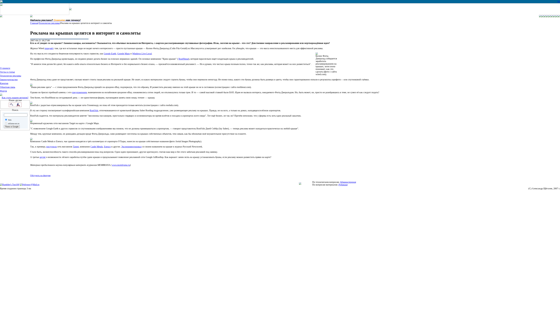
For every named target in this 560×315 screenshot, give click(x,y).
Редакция (343, 184)
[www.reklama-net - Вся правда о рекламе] (300, 184)
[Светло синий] (542, 16)
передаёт (49, 48)
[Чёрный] (556, 16)
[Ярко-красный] (549, 16)
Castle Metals (96, 146)
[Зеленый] (554, 16)
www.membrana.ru (121, 165)
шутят (43, 157)
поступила (51, 146)
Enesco (107, 146)
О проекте (5, 68)
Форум (3, 91)
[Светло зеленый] (545, 16)
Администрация (348, 182)
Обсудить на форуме (40, 175)
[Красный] (540, 16)
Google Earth (110, 53)
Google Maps (123, 53)
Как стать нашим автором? (15, 97)
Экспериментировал (131, 146)
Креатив (4, 83)
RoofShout (183, 59)
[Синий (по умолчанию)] (552, 16)
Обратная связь (7, 87)
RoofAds (94, 110)
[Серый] (547, 16)
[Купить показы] (1, 2)
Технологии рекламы (10, 76)
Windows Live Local (142, 53)
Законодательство (9, 79)
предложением (79, 92)
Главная (34, 23)
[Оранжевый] (559, 16)
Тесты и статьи (7, 72)
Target (76, 146)
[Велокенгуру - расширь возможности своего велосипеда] (15, 106)
